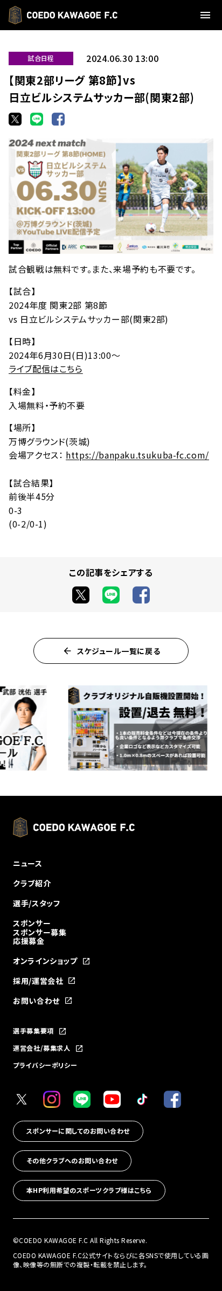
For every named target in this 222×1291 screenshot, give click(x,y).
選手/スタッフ (36, 903)
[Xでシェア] (15, 119)
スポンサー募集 (39, 932)
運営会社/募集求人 (42, 1048)
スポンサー (32, 923)
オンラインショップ (45, 961)
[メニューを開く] (206, 15)
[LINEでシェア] (36, 119)
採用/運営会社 (38, 980)
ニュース (28, 863)
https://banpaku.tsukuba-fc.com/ (137, 454)
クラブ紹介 (32, 883)
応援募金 (29, 940)
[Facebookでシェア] (58, 119)
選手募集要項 (33, 1031)
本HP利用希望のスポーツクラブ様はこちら (89, 1190)
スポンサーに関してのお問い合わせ (78, 1130)
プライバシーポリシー (45, 1065)
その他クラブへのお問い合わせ (72, 1160)
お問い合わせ (36, 1000)
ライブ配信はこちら (46, 368)
